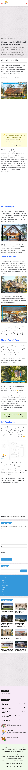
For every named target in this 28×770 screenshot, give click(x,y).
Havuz (8, 516)
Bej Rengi (17, 328)
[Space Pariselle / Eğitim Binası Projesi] (21, 632)
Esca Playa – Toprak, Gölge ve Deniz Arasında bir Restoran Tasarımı (21, 625)
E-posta (3, 552)
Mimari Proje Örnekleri (6, 693)
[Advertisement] (14, 22)
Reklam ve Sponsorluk (17, 763)
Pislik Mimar (10, 730)
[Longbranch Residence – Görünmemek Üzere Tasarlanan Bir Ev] (7, 618)
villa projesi (16, 334)
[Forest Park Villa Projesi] (7, 606)
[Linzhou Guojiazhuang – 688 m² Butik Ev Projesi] (21, 644)
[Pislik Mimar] (6, 3)
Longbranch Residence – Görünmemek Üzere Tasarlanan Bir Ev (7, 625)
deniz (8, 724)
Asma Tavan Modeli (18, 480)
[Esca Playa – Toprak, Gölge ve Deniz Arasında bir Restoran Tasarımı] (21, 618)
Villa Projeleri (22, 516)
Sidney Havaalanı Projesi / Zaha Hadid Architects (7, 650)
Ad (1, 546)
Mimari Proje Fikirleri (11, 38)
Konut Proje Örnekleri (15, 516)
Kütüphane (4, 591)
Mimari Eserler (4, 696)
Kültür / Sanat (5, 585)
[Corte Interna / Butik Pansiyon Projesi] (21, 606)
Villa (3, 580)
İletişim (3, 760)
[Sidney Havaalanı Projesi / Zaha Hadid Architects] (7, 644)
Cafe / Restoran (5, 582)
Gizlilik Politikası (15, 760)
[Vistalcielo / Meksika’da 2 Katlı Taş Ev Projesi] (7, 632)
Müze (3, 594)
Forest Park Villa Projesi (7, 611)
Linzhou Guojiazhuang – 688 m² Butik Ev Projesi (20, 650)
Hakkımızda (8, 760)
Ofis (3, 589)
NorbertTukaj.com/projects (13, 145)
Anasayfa (4, 38)
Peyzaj (3, 587)
